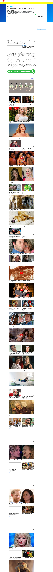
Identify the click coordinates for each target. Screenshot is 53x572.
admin (9, 14)
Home (8, 6)
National (11, 6)
